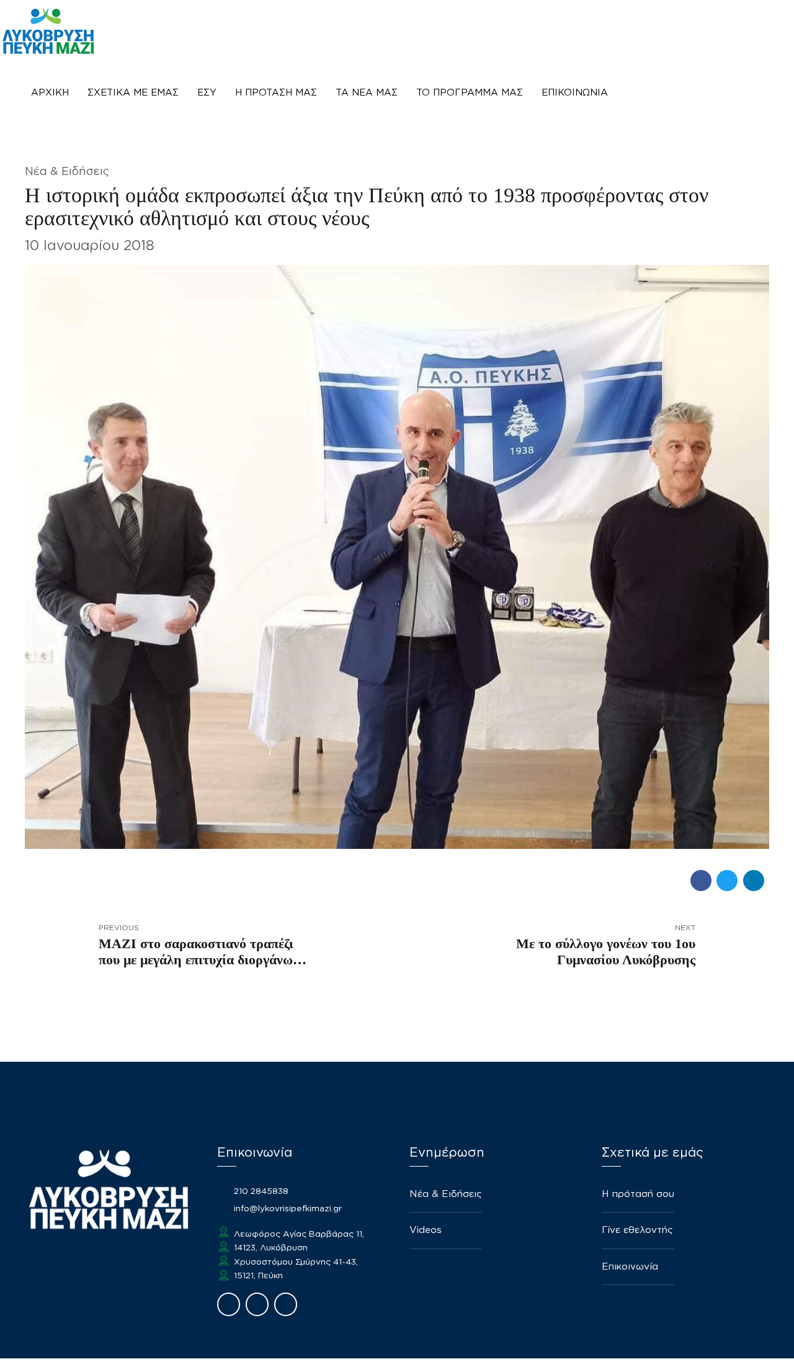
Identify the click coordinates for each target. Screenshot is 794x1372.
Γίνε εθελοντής (637, 1230)
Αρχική (50, 92)
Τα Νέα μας (367, 92)
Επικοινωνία (575, 92)
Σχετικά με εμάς (133, 92)
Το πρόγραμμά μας (469, 92)
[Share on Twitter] (727, 880)
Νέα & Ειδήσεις (67, 171)
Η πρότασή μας (276, 92)
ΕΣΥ (206, 92)
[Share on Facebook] (700, 880)
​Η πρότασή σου (638, 1194)
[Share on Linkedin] (753, 880)
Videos (425, 1230)
